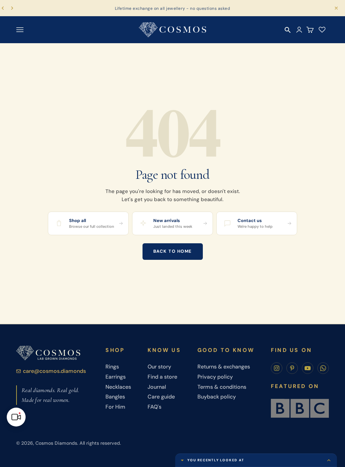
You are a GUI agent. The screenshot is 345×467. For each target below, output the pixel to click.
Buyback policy (216, 396)
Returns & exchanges (223, 366)
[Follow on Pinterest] (292, 368)
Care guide (161, 396)
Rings (112, 366)
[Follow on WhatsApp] (323, 368)
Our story (159, 366)
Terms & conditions (221, 386)
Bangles (115, 396)
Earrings (115, 376)
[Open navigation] (20, 29)
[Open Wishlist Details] (322, 29)
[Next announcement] (12, 8)
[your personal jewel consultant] (16, 417)
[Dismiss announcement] (336, 8)
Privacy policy (215, 376)
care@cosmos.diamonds (54, 371)
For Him (115, 406)
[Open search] (287, 30)
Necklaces (118, 386)
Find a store (162, 376)
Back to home (172, 251)
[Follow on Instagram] (276, 368)
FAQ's (154, 406)
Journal (157, 386)
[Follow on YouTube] (307, 368)
